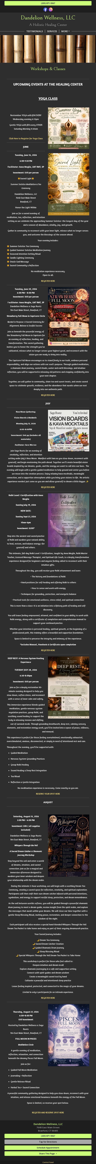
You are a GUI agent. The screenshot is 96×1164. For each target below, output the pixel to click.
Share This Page (47, 1153)
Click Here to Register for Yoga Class (26, 138)
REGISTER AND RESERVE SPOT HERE (48, 1112)
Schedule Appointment (48, 1147)
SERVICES (52, 31)
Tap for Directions (48, 1141)
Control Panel (48, 1162)
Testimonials (34, 31)
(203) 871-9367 (48, 3)
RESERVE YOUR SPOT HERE (48, 793)
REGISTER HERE (48, 281)
